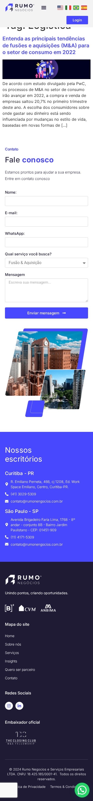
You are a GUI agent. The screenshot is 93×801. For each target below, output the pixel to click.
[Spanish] (84, 7)
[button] (44, 8)
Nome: (11, 192)
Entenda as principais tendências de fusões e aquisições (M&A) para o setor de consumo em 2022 (45, 45)
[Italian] (68, 7)
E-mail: (11, 213)
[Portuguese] (76, 7)
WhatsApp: (15, 234)
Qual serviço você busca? (28, 254)
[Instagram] (9, 706)
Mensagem (15, 275)
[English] (60, 7)
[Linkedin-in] (19, 706)
